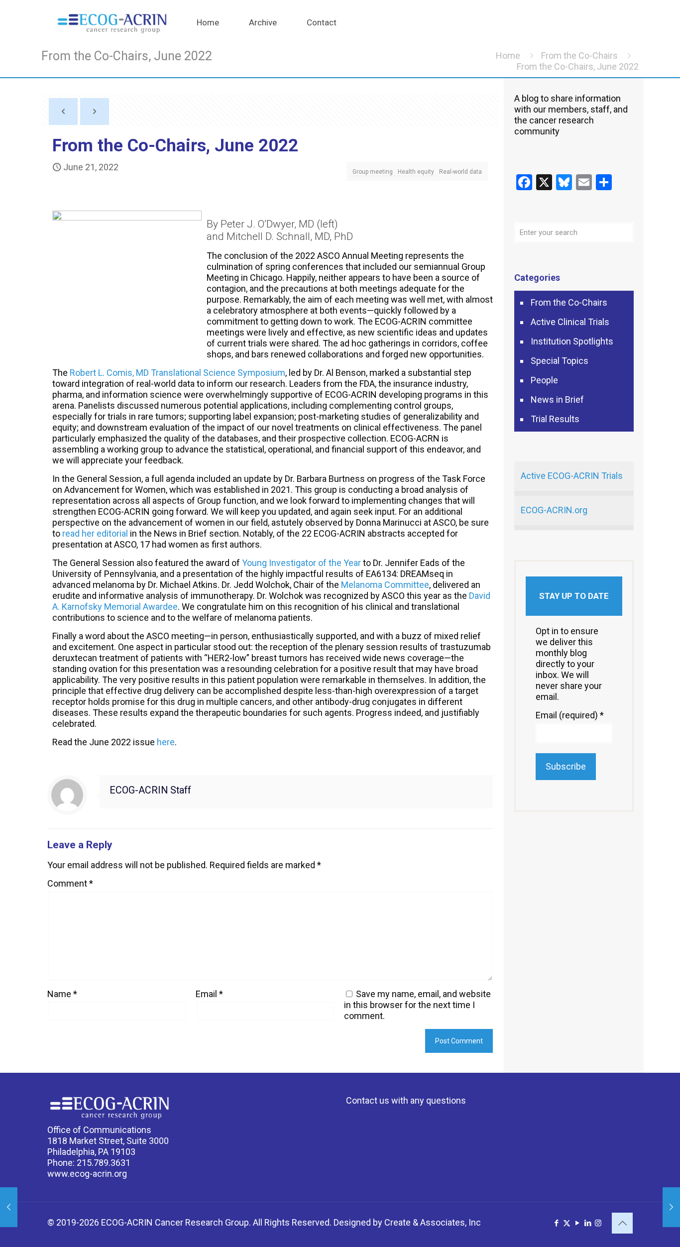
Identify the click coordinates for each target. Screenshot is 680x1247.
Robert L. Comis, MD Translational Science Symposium (177, 372)
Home (508, 55)
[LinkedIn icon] (587, 1223)
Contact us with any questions (406, 1100)
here (166, 742)
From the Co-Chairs (579, 55)
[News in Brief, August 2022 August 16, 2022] (671, 1207)
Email (209, 994)
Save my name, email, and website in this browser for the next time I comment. (417, 1005)
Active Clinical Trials (570, 322)
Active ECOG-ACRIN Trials (572, 475)
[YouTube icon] (577, 1223)
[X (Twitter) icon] (566, 1223)
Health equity (416, 171)
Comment (70, 883)
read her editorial (95, 533)
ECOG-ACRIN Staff (150, 790)
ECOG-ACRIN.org (554, 510)
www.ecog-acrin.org (87, 1173)
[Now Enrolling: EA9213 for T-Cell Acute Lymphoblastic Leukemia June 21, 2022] (8, 1207)
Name (62, 994)
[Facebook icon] (556, 1223)
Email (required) (570, 715)
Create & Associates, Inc (432, 1222)
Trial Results (555, 419)
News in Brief (557, 399)
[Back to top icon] (622, 1223)
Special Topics (559, 360)
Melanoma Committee (385, 584)
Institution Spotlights (572, 341)
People (544, 380)
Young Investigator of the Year (301, 563)
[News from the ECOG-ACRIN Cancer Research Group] (112, 22)
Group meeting (372, 171)
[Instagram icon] (598, 1223)
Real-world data (460, 171)
